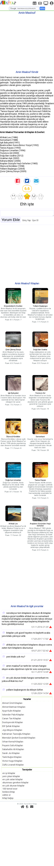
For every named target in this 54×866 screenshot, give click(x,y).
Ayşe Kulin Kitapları (11, 710)
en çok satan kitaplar (12, 779)
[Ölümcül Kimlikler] (13, 426)
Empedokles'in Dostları (13, 306)
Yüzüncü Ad (40, 393)
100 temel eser (9, 788)
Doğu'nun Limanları (13, 480)
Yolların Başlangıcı (40, 306)
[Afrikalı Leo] (13, 513)
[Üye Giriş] (51, 3)
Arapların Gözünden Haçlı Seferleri (40, 525)
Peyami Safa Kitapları (12, 745)
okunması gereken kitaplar (15, 782)
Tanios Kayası (40, 480)
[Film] (40, 3)
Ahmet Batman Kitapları (13, 707)
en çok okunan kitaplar (13, 785)
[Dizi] (46, 3)
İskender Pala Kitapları (13, 714)
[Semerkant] (40, 426)
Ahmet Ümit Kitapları (12, 703)
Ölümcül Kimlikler (13, 437)
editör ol (6, 795)
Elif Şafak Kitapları (11, 726)
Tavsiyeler (27, 769)
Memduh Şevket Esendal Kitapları (18, 737)
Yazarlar (27, 699)
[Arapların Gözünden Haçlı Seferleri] (40, 513)
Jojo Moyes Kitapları (12, 730)
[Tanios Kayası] (40, 470)
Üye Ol (35, 220)
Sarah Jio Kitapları (11, 753)
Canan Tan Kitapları (11, 718)
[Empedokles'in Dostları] (13, 296)
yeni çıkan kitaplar (11, 776)
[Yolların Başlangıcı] (40, 296)
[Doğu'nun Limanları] (13, 470)
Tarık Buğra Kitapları (12, 757)
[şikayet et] (50, 627)
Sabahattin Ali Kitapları (13, 749)
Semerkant (40, 437)
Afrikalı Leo (13, 524)
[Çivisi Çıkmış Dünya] (13, 339)
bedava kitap (8, 792)
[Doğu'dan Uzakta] (40, 339)
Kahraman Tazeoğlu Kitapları (16, 734)
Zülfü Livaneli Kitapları (13, 764)
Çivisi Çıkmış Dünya (13, 350)
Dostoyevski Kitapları (12, 722)
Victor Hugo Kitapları (12, 761)
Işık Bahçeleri (13, 393)
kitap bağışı (7, 798)
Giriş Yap (26, 220)
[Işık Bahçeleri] (13, 383)
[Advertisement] (27, 41)
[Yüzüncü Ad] (40, 383)
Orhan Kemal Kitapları (12, 741)
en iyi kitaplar (8, 773)
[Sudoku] (34, 3)
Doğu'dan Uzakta (40, 350)
